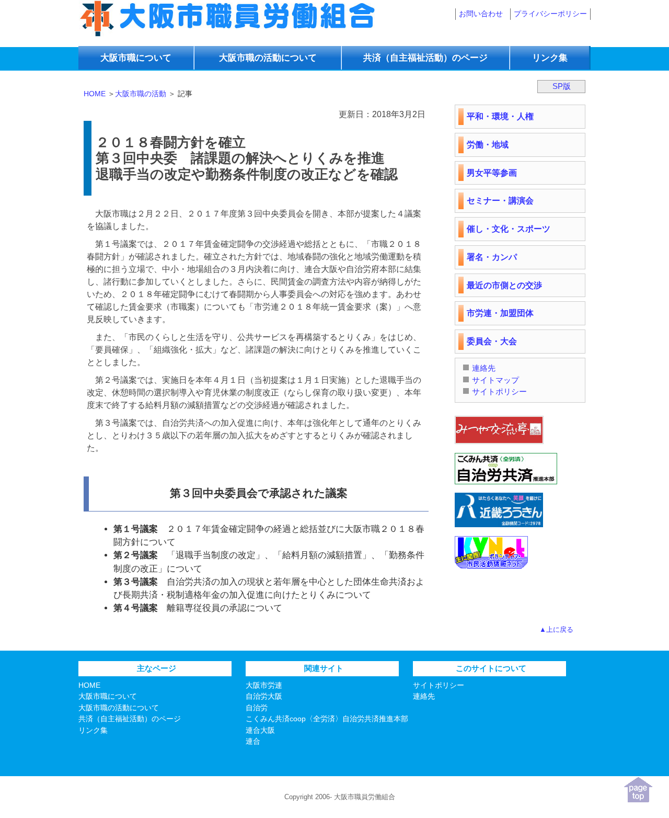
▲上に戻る (556, 629)
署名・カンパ (492, 257)
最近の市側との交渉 (504, 285)
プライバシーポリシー (550, 13)
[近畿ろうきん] (499, 529)
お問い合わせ (481, 13)
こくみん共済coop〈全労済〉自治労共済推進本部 (327, 718)
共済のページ (425, 58)
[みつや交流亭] (499, 446)
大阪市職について (107, 696)
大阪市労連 (264, 685)
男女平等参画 (492, 172)
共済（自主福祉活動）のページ (129, 718)
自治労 (257, 707)
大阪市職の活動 (140, 93)
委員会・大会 (492, 341)
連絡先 (483, 367)
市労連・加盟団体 (500, 313)
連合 (253, 741)
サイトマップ (495, 380)
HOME (95, 93)
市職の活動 (268, 58)
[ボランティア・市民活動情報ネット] (491, 570)
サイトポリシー (499, 391)
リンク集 (550, 58)
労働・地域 (488, 144)
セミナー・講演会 (500, 200)
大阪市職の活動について (118, 707)
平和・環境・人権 (500, 116)
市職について (135, 58)
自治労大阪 (264, 696)
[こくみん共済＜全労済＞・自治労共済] (506, 486)
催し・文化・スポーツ (508, 228)
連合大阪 (260, 730)
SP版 (561, 86)
